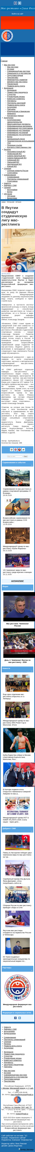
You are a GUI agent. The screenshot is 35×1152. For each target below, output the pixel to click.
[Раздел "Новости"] (31, 670)
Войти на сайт (17, 14)
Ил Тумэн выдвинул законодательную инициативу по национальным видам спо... (16, 959)
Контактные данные (15, 116)
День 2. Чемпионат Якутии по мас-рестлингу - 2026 (17, 661)
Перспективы (12, 77)
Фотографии (12, 190)
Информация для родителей (19, 135)
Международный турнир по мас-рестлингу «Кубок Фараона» (16, 547)
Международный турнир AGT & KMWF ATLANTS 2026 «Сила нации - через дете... (16, 820)
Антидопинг (12, 107)
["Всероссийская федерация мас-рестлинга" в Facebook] (15, 4)
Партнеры (11, 109)
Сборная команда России (17, 171)
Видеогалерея (10, 1033)
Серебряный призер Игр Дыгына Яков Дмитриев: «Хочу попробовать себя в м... (16, 881)
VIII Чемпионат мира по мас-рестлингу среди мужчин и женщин (17, 571)
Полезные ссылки (14, 145)
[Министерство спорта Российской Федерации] (11, 451)
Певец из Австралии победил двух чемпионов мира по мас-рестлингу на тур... (17, 855)
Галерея (7, 187)
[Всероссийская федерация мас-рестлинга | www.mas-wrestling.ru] (7, 42)
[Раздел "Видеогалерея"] (31, 589)
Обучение (8, 194)
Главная (4, 61)
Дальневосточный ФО (16, 152)
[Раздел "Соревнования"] (31, 465)
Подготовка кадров (15, 75)
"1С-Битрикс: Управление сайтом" (14, 1137)
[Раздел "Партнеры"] (31, 970)
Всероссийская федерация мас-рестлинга (18, 1129)
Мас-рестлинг (9, 65)
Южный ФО (12, 166)
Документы (11, 101)
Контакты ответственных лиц (19, 147)
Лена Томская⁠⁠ (21, 1144)
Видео (9, 137)
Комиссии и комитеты (16, 99)
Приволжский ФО (14, 154)
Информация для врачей (17, 132)
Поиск (25, 456)
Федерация (8, 88)
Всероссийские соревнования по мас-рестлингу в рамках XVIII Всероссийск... (16, 520)
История (10, 69)
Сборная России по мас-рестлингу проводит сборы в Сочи (17, 906)
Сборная (7, 168)
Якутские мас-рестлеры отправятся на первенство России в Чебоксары (17, 932)
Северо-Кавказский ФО (16, 158)
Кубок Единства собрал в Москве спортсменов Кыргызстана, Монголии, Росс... (17, 757)
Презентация (12, 84)
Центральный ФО (14, 164)
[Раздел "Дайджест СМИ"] (31, 831)
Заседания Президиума (13, 1065)
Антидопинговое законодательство (14, 121)
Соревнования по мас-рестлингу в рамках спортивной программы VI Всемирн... (17, 491)
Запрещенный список (16, 139)
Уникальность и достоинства (19, 73)
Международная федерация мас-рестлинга (17, 1005)
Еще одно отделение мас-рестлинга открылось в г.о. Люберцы (14, 696)
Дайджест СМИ (10, 185)
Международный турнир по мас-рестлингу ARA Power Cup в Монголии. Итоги (16, 723)
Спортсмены (12, 173)
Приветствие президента (17, 92)
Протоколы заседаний (16, 103)
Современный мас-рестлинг (18, 71)
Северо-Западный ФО (16, 156)
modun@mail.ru (22, 1114)
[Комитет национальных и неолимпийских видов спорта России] (23, 451)
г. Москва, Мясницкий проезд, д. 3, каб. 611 (17, 1089)
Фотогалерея (9, 1031)
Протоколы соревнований (17, 179)
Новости (7, 183)
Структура (11, 94)
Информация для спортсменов (20, 128)
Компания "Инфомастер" (22, 1140)
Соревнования (10, 175)
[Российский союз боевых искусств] (19, 451)
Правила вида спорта (16, 86)
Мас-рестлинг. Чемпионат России (17, 625)
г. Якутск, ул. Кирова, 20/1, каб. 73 (18, 1107)
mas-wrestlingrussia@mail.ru (22, 1095)
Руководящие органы (16, 97)
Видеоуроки (12, 198)
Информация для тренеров (18, 130)
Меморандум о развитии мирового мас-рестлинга (17, 81)
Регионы (7, 149)
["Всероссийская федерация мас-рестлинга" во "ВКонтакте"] (19, 4)
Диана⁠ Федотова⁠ (15, 1146)
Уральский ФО (13, 162)
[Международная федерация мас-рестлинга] (15, 451)
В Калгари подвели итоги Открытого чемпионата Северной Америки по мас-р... (17, 791)
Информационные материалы (19, 126)
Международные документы (19, 124)
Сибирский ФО (13, 160)
